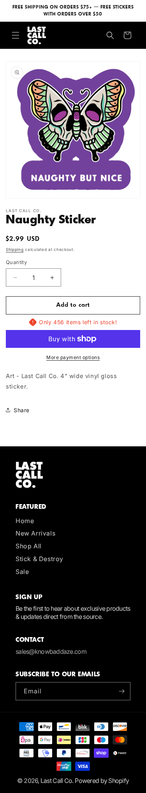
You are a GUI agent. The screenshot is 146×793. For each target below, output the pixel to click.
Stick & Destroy (39, 559)
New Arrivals (35, 533)
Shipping (15, 249)
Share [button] (22, 410)
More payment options (73, 357)
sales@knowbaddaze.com (51, 651)
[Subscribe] (121, 691)
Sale (22, 571)
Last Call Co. (57, 780)
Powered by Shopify (102, 780)
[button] (15, 35)
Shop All (29, 546)
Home (25, 521)
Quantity (16, 262)
